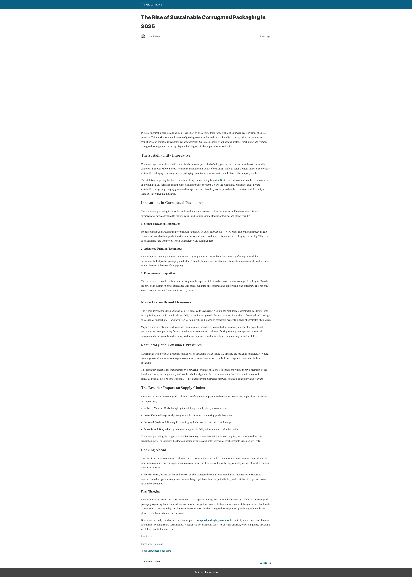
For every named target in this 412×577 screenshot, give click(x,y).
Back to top (265, 563)
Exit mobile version (206, 572)
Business (158, 544)
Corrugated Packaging (159, 550)
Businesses (225, 180)
